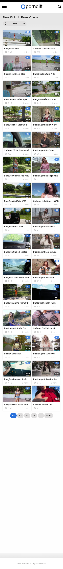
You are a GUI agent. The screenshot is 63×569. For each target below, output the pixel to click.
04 (34, 415)
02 (20, 415)
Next (48, 415)
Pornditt (25, 563)
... (41, 415)
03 (27, 415)
